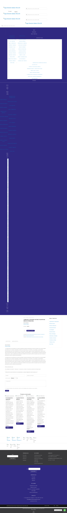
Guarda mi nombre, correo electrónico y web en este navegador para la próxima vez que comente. (22, 388)
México (57, 505)
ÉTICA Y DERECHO (12, 122)
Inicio (7, 85)
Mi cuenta (10, 11)
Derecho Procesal (3, 99)
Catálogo (34, 80)
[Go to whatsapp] (64, 510)
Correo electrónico (30, 375)
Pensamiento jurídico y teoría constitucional (34, 68)
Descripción (8, 341)
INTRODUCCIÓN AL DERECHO (12, 143)
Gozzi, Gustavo (26, 322)
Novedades (7, 88)
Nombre (7, 375)
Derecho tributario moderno (34, 72)
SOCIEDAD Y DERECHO (12, 60)
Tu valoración (8, 381)
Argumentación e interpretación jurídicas (40, 62)
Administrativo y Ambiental (53, 335)
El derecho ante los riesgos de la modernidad (34, 74)
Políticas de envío (34, 487)
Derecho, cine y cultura (35, 70)
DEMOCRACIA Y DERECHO (12, 134)
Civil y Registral (12, 41)
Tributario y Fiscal (12, 118)
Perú (54, 505)
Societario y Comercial (12, 114)
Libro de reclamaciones (38, 463)
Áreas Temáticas (7, 93)
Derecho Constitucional (12, 39)
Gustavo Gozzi (28, 335)
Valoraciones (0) (15, 341)
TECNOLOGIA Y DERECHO (12, 130)
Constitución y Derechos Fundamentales (34, 76)
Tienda (27, 317)
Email (12, 454)
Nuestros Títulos (39, 37)
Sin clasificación (34, 78)
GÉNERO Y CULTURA (3, 136)
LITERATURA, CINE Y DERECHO (22, 60)
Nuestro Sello (31, 317)
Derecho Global (29, 334)
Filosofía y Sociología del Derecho (34, 66)
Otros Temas (12, 62)
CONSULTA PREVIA (12, 138)
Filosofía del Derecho (22, 39)
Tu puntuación (7, 378)
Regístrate (16, 11)
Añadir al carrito (30, 330)
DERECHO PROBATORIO (12, 126)
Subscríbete (12, 458)
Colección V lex (34, 64)
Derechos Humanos (22, 41)
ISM (43, 508)
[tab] (8, 341)
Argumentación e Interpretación (54, 321)
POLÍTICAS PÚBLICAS (3, 145)
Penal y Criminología (12, 109)
